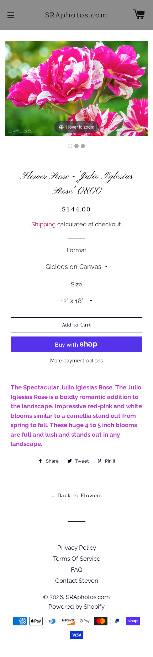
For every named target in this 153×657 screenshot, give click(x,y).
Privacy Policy (76, 547)
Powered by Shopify (76, 606)
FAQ (77, 569)
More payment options (76, 360)
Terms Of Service (76, 558)
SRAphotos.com (76, 15)
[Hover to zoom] (76, 87)
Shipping (43, 224)
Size (76, 284)
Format (76, 250)
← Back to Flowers (76, 495)
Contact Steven (76, 580)
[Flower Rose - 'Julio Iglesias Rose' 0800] (70, 146)
